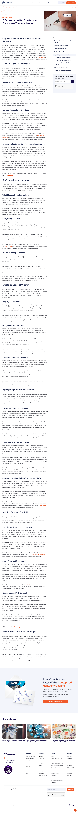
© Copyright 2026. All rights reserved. (11, 805)
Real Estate (41, 765)
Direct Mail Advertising (30, 756)
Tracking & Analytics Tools (56, 767)
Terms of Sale (69, 775)
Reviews (40, 777)
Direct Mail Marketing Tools (56, 758)
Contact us (42, 57)
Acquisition (41, 771)
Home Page (10, 175)
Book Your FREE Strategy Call (55, 701)
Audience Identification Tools (57, 763)
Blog (68, 760)
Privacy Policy (69, 777)
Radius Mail (53, 775)
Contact (68, 763)
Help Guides (69, 758)
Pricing (48, 2)
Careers (27, 773)
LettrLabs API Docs (70, 767)
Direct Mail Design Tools (55, 760)
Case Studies (8, 246)
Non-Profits (23, 385)
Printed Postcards (29, 760)
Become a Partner (29, 770)
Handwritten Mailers (30, 758)
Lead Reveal (53, 782)
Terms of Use (69, 773)
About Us (28, 768)
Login (55, 2)
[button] (20, 3)
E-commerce (41, 758)
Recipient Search (54, 777)
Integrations (69, 765)
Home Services (42, 760)
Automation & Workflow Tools (57, 765)
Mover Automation (54, 773)
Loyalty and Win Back (43, 775)
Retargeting (41, 773)
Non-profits (41, 763)
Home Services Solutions (15, 434)
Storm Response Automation (57, 780)
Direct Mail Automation (30, 763)
